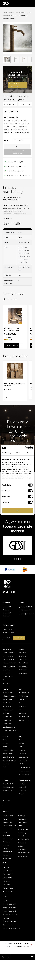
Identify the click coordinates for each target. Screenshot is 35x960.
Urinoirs (21, 764)
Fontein (21, 743)
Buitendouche (7, 699)
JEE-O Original (7, 874)
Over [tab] (28, 453)
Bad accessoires (8, 656)
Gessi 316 (6, 867)
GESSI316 (11, 208)
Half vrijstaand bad (25, 692)
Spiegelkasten (7, 790)
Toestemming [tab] (6, 453)
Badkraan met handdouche (11, 928)
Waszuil (5, 747)
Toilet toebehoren (24, 774)
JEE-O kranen (22, 822)
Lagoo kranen (22, 843)
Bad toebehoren (24, 720)
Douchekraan (23, 659)
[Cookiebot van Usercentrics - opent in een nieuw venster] (25, 447)
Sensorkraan (23, 673)
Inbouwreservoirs (24, 767)
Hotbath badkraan (9, 829)
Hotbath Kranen (8, 816)
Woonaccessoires (8, 680)
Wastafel (6, 740)
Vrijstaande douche (9, 696)
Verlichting (6, 683)
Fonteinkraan (23, 666)
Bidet (20, 740)
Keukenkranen (23, 670)
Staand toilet (23, 760)
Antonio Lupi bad (23, 839)
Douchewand (7, 720)
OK (17, 511)
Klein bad (6, 918)
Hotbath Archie (8, 888)
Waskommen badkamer (10, 914)
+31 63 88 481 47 (26, 607)
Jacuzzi (21, 710)
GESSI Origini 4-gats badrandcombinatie (11, 329)
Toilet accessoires (8, 659)
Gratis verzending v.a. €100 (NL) (16, 166)
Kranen (21, 747)
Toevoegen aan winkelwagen (17, 152)
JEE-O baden (22, 826)
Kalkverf (21, 794)
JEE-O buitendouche (9, 825)
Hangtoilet (22, 750)
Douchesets (7, 703)
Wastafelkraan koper (9, 908)
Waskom (5, 743)
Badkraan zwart (8, 925)
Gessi (20, 237)
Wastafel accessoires (9, 663)
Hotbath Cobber (8, 891)
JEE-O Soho (6, 885)
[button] (14, 559)
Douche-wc (22, 753)
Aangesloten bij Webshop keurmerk (17, 175)
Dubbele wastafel (8, 757)
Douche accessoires (9, 653)
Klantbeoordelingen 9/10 (14, 162)
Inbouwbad (22, 706)
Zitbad (21, 703)
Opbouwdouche (8, 710)
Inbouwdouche (8, 706)
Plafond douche (8, 692)
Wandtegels (22, 787)
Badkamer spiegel (8, 784)
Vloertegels (22, 790)
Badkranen (22, 653)
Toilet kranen (23, 656)
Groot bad (6, 901)
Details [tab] (18, 453)
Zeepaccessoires (8, 676)
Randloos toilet (23, 757)
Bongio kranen (23, 829)
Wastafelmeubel (8, 750)
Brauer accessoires (24, 853)
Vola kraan (21, 816)
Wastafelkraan (20, 13)
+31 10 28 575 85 (26, 610)
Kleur (6, 140)
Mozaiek (21, 784)
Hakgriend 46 (7, 611)
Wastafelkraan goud (9, 911)
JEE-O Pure (6, 881)
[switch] (30, 490)
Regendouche (7, 717)
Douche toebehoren (9, 730)
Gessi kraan (6, 845)
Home (5, 13)
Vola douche (22, 819)
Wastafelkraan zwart (9, 904)
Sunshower (6, 713)
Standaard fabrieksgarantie (15, 171)
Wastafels (11, 13)
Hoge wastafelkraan (9, 921)
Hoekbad (22, 699)
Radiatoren (6, 800)
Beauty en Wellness (9, 666)
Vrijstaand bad (23, 696)
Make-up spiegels (8, 787)
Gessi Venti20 (7, 871)
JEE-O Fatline (7, 878)
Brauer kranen (22, 856)
